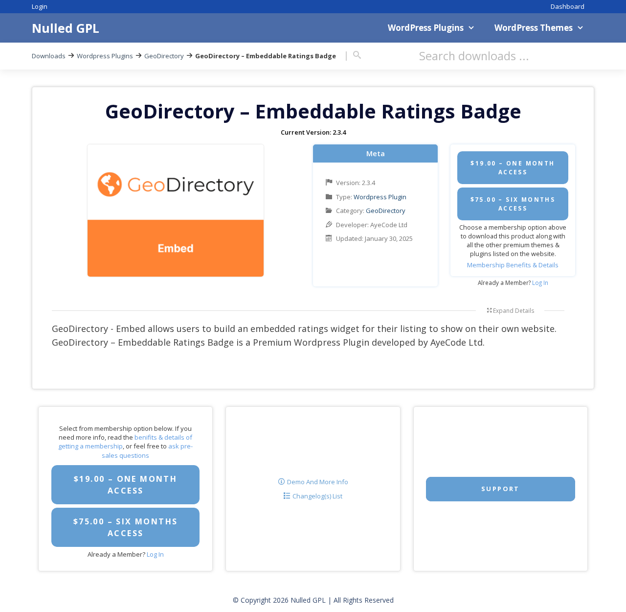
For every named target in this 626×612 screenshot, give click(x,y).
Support (500, 488)
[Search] (357, 55)
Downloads (49, 55)
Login (39, 6)
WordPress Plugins (426, 27)
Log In (540, 282)
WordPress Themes (533, 27)
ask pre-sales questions (147, 450)
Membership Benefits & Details (513, 264)
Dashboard (567, 6)
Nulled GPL (65, 28)
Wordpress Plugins (105, 55)
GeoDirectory (164, 55)
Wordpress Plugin (380, 196)
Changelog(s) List (317, 496)
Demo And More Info (317, 481)
